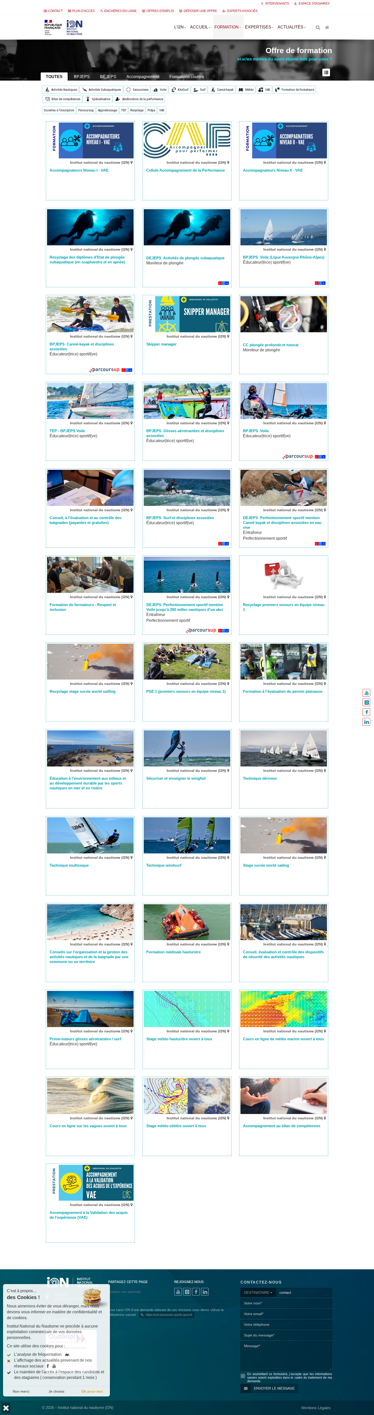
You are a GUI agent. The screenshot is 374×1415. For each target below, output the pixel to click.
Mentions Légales (316, 1408)
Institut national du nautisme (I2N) (100, 162)
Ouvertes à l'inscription (59, 110)
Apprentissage (107, 110)
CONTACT (55, 11)
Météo (249, 90)
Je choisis (56, 1391)
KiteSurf (183, 90)
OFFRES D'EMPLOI (160, 11)
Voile (163, 90)
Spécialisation (101, 99)
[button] (6, 1408)
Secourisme (140, 90)
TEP (123, 110)
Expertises (258, 27)
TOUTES (54, 76)
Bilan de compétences (66, 99)
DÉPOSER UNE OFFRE (200, 11)
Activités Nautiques (64, 90)
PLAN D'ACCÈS (83, 11)
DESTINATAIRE (257, 1292)
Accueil (199, 27)
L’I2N (179, 27)
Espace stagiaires (313, 3)
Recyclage (136, 110)
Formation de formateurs (298, 90)
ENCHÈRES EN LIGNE (120, 11)
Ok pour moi (92, 1391)
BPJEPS (82, 76)
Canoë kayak (225, 90)
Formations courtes (186, 76)
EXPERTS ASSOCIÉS (242, 11)
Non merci (21, 1391)
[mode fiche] (327, 72)
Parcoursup (86, 110)
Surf (203, 90)
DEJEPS (108, 76)
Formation (226, 27)
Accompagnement (142, 76)
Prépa (151, 110)
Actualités (290, 27)
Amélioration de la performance (142, 99)
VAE (267, 90)
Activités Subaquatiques (105, 90)
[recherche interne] (318, 28)
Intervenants (277, 3)
